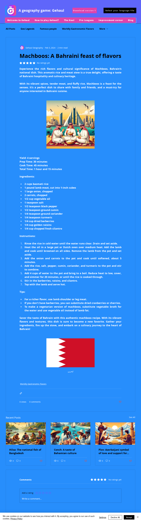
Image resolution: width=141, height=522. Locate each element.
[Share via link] (21, 393)
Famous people (48, 28)
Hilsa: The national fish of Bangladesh (25, 451)
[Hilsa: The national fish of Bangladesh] (26, 433)
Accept (129, 517)
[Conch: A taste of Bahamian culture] (70, 433)
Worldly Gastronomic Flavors (78, 28)
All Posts (10, 28)
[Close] (137, 517)
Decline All (115, 517)
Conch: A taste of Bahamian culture (65, 451)
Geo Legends (27, 28)
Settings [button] (102, 517)
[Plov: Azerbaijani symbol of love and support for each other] (115, 433)
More (102, 28)
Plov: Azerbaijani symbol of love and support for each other (114, 451)
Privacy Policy (16, 518)
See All (132, 417)
